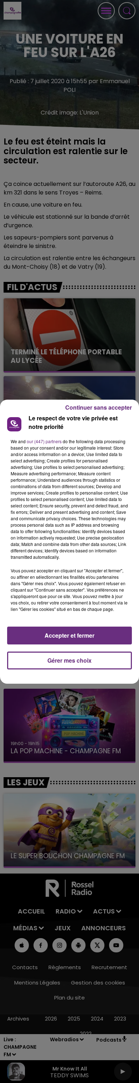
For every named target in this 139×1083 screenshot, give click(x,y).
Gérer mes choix (69, 660)
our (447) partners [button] (44, 441)
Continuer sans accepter (98, 407)
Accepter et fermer (69, 635)
